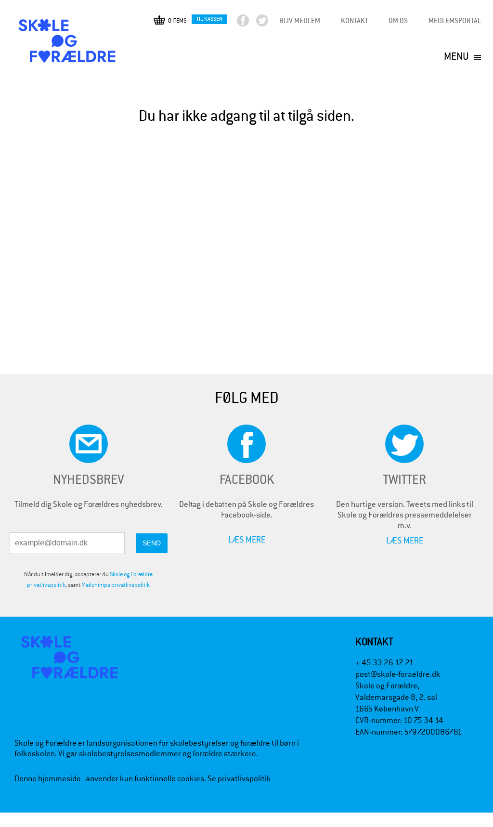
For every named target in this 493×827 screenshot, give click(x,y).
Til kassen (209, 18)
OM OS (398, 20)
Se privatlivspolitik (239, 779)
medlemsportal (454, 20)
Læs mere (246, 539)
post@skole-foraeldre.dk (398, 674)
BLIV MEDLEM (299, 20)
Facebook (251, 23)
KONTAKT (354, 20)
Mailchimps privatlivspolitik (115, 585)
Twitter (270, 23)
